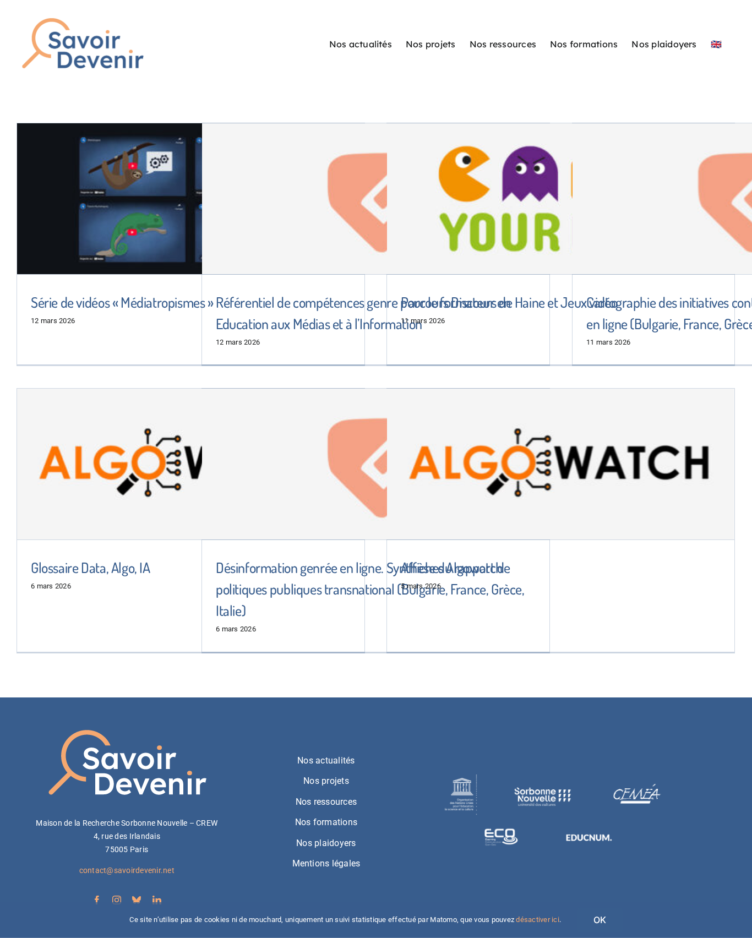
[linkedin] (156, 900)
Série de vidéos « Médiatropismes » (122, 302)
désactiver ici (537, 919)
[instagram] (116, 900)
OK (599, 919)
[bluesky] (136, 900)
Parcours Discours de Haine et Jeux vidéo (509, 302)
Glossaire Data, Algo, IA (90, 567)
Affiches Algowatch (452, 567)
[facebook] (96, 900)
